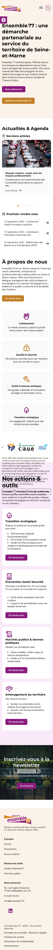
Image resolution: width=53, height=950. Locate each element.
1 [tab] (18, 205)
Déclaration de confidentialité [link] (19, 941)
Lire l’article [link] (11, 190)
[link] (3, 19)
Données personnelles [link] (15, 932)
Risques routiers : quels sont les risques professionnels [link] (23, 174)
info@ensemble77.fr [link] (14, 900)
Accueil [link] (7, 844)
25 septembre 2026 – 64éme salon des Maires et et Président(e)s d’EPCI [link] (23, 244)
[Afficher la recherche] (48, 8)
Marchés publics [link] (12, 873)
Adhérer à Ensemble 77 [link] (18, 100)
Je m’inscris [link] (26, 786)
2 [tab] (20, 205)
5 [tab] (27, 205)
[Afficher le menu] (40, 7)
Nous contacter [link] (12, 854)
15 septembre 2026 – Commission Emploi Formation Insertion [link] (21, 223)
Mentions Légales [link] (38, 932)
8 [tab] (35, 205)
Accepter (8, 491)
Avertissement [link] (11, 945)
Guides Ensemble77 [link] (14, 868)
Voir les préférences (39, 491)
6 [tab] (30, 205)
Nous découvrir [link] (13, 89)
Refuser (21, 491)
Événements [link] (10, 849)
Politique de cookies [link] (14, 937)
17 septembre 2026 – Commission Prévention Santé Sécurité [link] (21, 233)
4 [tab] (25, 205)
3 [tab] (23, 205)
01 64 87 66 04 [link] (11, 895)
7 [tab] (32, 205)
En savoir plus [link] (13, 298)
